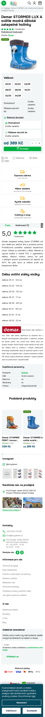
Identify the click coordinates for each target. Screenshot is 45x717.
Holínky (24, 373)
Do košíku (24, 149)
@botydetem (11, 464)
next (42, 419)
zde (33, 696)
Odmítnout (11, 710)
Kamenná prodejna (10, 510)
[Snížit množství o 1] (32, 143)
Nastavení (21, 702)
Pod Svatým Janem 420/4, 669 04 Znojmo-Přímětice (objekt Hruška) (21, 491)
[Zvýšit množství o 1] (39, 143)
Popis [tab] (7, 225)
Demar (11, 35)
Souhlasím (32, 710)
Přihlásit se (13, 656)
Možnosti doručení (15, 117)
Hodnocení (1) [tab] (22, 225)
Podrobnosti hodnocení (11, 32)
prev (3, 419)
